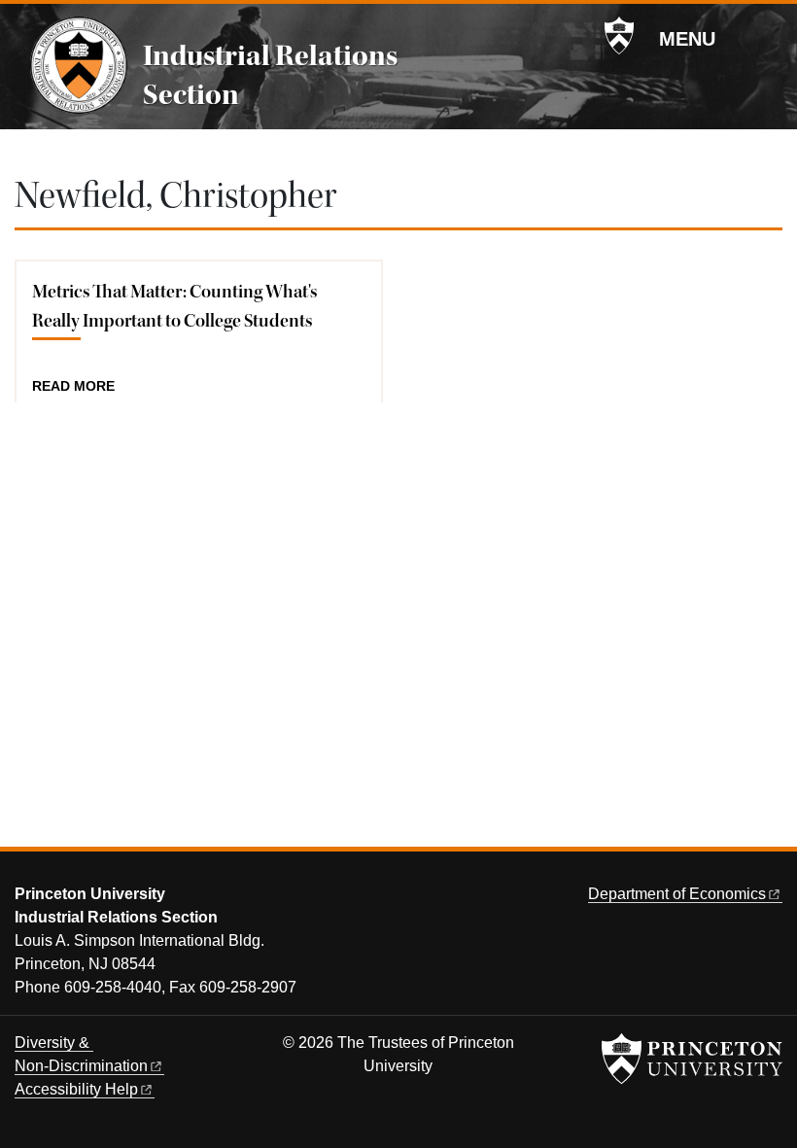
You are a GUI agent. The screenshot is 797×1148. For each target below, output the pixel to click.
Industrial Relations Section (270, 75)
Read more (73, 387)
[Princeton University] (619, 36)
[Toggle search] (769, 38)
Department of (677, 894)
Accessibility (76, 1089)
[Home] (78, 65)
